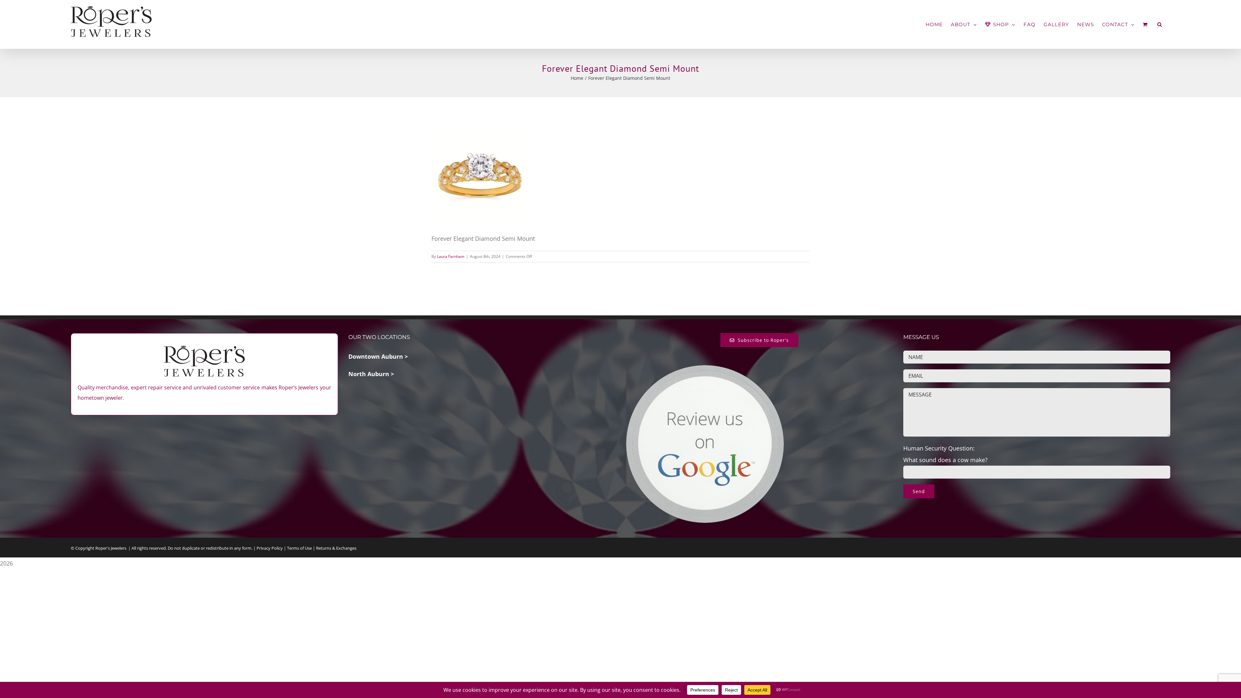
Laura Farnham (450, 256)
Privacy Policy (270, 548)
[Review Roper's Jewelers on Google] (705, 369)
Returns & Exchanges (336, 548)
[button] (1159, 24)
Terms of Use (299, 548)
